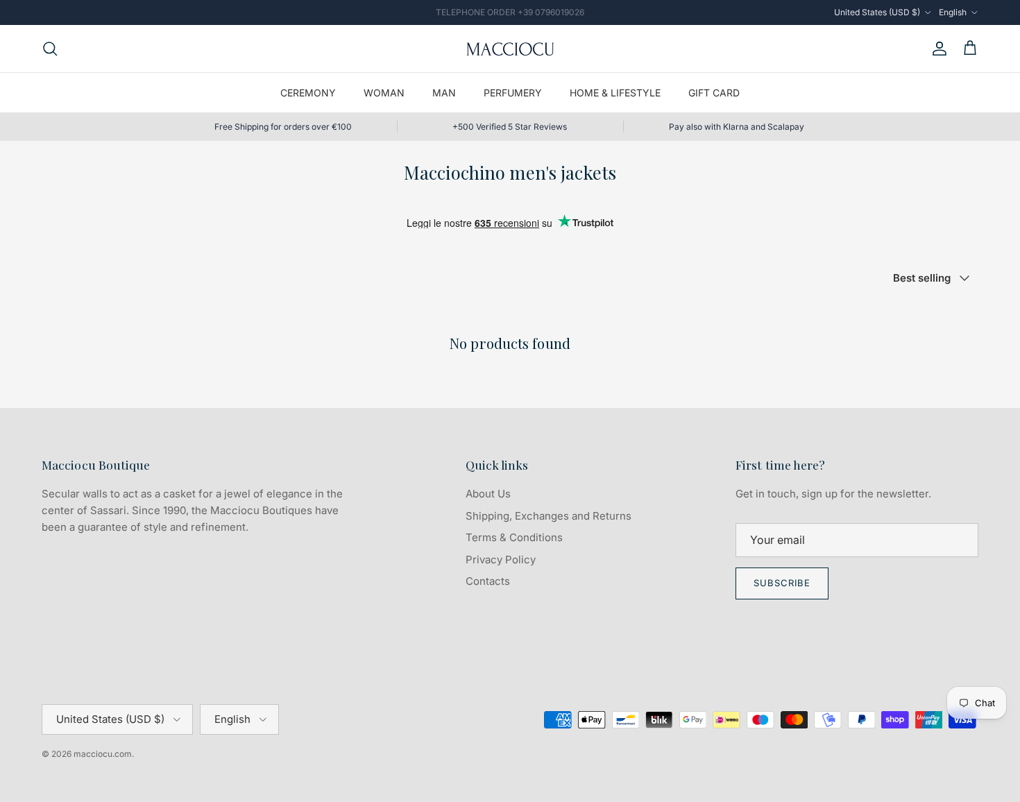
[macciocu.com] (510, 48)
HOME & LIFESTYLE (615, 93)
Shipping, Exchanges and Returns (548, 515)
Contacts (488, 581)
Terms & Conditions (514, 537)
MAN (444, 93)
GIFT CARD (714, 93)
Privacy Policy (501, 559)
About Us (488, 493)
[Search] (50, 48)
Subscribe (782, 582)
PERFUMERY (513, 93)
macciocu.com (103, 754)
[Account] (937, 48)
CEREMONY (308, 93)
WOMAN (384, 93)
